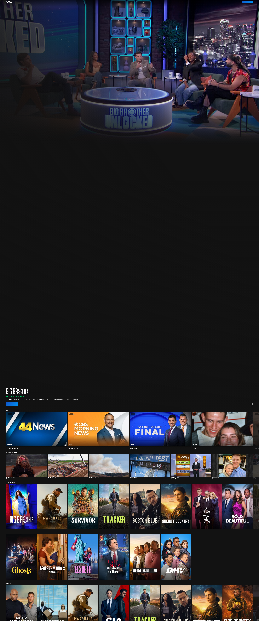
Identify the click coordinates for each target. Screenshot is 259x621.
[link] (247, 2)
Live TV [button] (35, 1)
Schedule (41, 1)
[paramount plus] (9, 2)
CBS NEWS (21, 1)
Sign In (238, 1)
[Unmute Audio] (251, 404)
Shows (15, 1)
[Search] (54, 1)
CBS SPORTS (29, 1)
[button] (36, 431)
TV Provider (48, 1)
